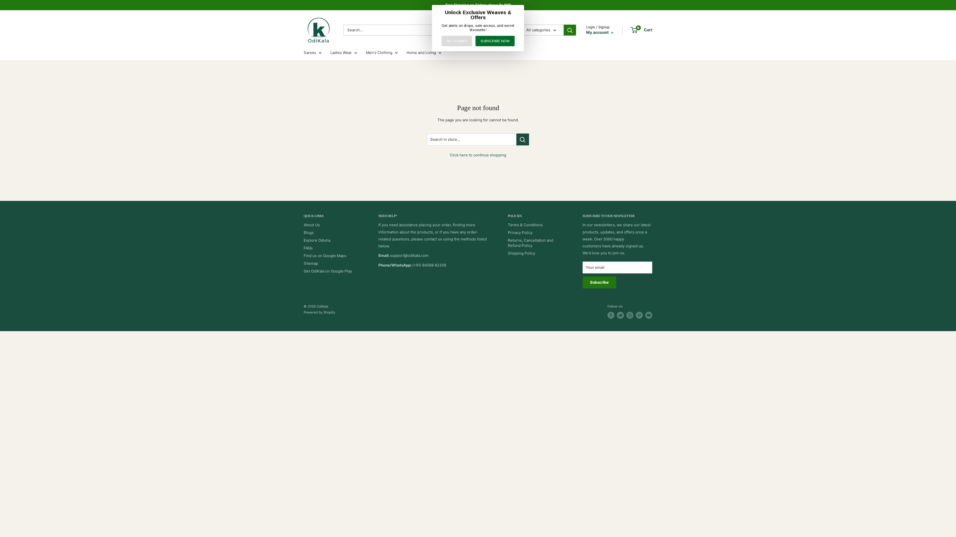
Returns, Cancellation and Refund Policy (530, 243)
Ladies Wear (341, 52)
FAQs (308, 248)
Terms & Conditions (525, 225)
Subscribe (599, 282)
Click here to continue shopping (478, 155)
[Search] (570, 30)
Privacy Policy (520, 232)
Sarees (310, 52)
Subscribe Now (495, 41)
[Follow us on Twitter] (620, 315)
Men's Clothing (379, 52)
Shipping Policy (521, 253)
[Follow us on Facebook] (610, 315)
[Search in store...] (522, 139)
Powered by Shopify (319, 312)
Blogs (309, 232)
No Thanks (457, 41)
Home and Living (421, 52)
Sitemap (311, 263)
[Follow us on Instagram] (629, 315)
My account (598, 32)
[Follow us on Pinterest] (639, 315)
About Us (312, 225)
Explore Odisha (317, 240)
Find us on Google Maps (325, 255)
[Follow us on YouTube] (648, 315)
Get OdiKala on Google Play (328, 271)
